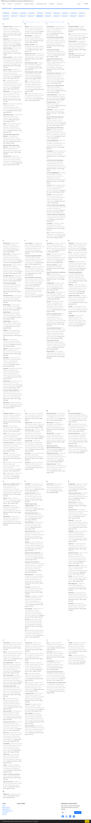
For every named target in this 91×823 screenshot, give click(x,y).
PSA (26, 630)
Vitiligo (70, 655)
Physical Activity (29, 522)
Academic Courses (8, 26)
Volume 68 (23, 13)
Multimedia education (52, 453)
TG (25, 653)
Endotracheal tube (8, 295)
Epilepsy (5, 330)
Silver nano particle (8, 675)
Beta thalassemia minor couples (33, 72)
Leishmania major (29, 430)
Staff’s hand (6, 754)
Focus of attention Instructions (33, 277)
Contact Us (60, 4)
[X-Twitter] (66, 817)
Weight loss (6, 794)
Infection (5, 426)
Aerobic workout (7, 69)
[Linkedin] (70, 817)
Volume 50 (6, 19)
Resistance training (73, 565)
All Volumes (6, 13)
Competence (50, 151)
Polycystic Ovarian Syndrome (32, 553)
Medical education (51, 413)
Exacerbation (6, 381)
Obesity (5, 498)
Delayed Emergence (73, 26)
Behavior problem (30, 44)
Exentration (6, 402)
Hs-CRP (70, 306)
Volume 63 (65, 13)
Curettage (49, 223)
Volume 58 (22, 16)
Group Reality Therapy (53, 340)
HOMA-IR (70, 285)
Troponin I (27, 704)
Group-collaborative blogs (54, 328)
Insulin (5, 433)
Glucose (49, 301)
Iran (4, 462)
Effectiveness (6, 243)
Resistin (70, 576)
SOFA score (6, 732)
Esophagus (6, 357)
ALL (23, 22)
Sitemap (4, 814)
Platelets (27, 542)
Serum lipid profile (8, 662)
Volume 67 (31, 13)
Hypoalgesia (71, 315)
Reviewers (51, 4)
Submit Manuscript (41, 4)
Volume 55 (48, 16)
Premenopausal (29, 574)
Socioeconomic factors (9, 722)
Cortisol (49, 185)
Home (3, 4)
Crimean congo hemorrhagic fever (56, 205)
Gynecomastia (50, 351)
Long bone (28, 462)
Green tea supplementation (54, 314)
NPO (69, 424)
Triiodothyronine (29, 693)
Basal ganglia (28, 35)
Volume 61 (82, 13)
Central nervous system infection (55, 85)
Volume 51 (81, 16)
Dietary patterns (72, 41)
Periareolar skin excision (31, 513)
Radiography (71, 484)
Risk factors (71, 592)
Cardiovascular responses (54, 73)
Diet (69, 34)
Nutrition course (72, 446)
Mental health (50, 433)
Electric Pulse (6, 254)
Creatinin (49, 194)
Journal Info (18, 4)
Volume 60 (6, 16)
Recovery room (72, 502)
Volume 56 (39, 16)
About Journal (6, 807)
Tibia (26, 673)
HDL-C (70, 252)
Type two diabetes (30, 726)
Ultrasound (50, 652)
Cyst (48, 232)
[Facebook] (62, 817)
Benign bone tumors (30, 53)
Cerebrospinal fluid (52, 94)
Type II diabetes (29, 713)
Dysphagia (71, 53)
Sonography (6, 743)
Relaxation (71, 520)
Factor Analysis (29, 243)
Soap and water (7, 711)
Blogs (26, 81)
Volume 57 (31, 16)
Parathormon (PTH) (30, 493)
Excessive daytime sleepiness (11, 390)
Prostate (27, 619)
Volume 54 (56, 16)
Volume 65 (48, 13)
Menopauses (50, 422)
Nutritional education (74, 433)
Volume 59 (14, 16)
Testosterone (28, 643)
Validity (70, 643)
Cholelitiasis (50, 109)
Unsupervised (50, 661)
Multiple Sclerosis (51, 464)
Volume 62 (73, 13)
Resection (71, 543)
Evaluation (6, 368)
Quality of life (50, 484)
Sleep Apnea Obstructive (9, 686)
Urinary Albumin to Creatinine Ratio (56, 682)
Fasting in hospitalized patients (33, 256)
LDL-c (26, 413)
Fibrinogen (28, 266)
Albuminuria (6, 91)
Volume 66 (40, 13)
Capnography (50, 26)
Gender (49, 254)
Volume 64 (57, 13)
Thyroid (27, 662)
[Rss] (74, 817)
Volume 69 (15, 13)
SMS (4, 698)
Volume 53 (65, 16)
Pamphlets (28, 484)
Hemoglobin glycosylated (75, 272)
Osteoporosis (6, 516)
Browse (10, 4)
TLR (26, 682)
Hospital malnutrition (74, 295)
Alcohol (5, 104)
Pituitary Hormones (30, 531)
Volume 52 (73, 16)
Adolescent (6, 39)
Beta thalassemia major (31, 63)
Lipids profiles (28, 440)
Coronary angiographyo (53, 172)
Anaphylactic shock (8, 114)
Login (78, 4)
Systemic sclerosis (8, 781)
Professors (28, 596)
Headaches (71, 261)
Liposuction (28, 453)
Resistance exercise (73, 553)
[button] (38, 821)
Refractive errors (72, 509)
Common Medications (52, 140)
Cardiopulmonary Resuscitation (55, 37)
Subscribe (77, 812)
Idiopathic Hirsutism (8, 413)
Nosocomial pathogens (74, 413)
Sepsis (5, 652)
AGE (4, 80)
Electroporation (7, 265)
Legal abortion (29, 422)
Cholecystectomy (51, 102)
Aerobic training (7, 48)
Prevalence (28, 587)
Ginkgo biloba (50, 283)
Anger (4, 123)
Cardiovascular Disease (53, 50)
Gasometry (50, 243)
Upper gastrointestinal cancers (55, 672)
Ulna (48, 643)
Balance (27, 26)
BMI (26, 93)
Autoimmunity (7, 156)
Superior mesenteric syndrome (11, 774)
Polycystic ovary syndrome (32, 562)
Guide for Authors (29, 4)
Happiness (71, 243)
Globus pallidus (51, 292)
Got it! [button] (87, 821)
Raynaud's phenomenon (75, 493)
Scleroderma (6, 643)
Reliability (71, 531)
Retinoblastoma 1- (73, 583)
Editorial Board (6, 809)
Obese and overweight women (11, 484)
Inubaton (5, 453)
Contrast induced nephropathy (55, 160)
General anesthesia (52, 265)
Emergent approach (8, 275)
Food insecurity (29, 288)
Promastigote (28, 608)
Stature (5, 765)
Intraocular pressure (8, 442)
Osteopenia (6, 505)
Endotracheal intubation (9, 283)
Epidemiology (6, 304)
